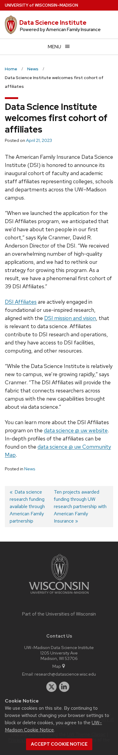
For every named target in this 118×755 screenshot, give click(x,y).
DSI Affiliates (21, 301)
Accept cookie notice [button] (59, 744)
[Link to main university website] (59, 595)
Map (56, 666)
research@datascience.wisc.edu (65, 674)
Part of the (59, 614)
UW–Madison (41, 5)
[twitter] (51, 687)
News (29, 469)
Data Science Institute (53, 23)
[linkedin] (64, 687)
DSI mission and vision (70, 318)
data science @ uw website (76, 430)
